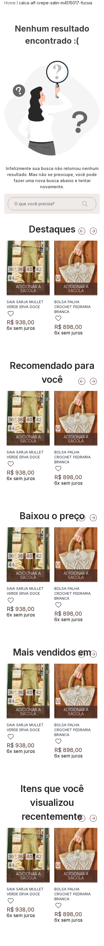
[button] (11, 269)
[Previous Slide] (82, 231)
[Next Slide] (93, 231)
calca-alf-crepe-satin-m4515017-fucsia (55, 2)
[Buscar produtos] (84, 203)
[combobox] (52, 203)
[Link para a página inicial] (10, 3)
